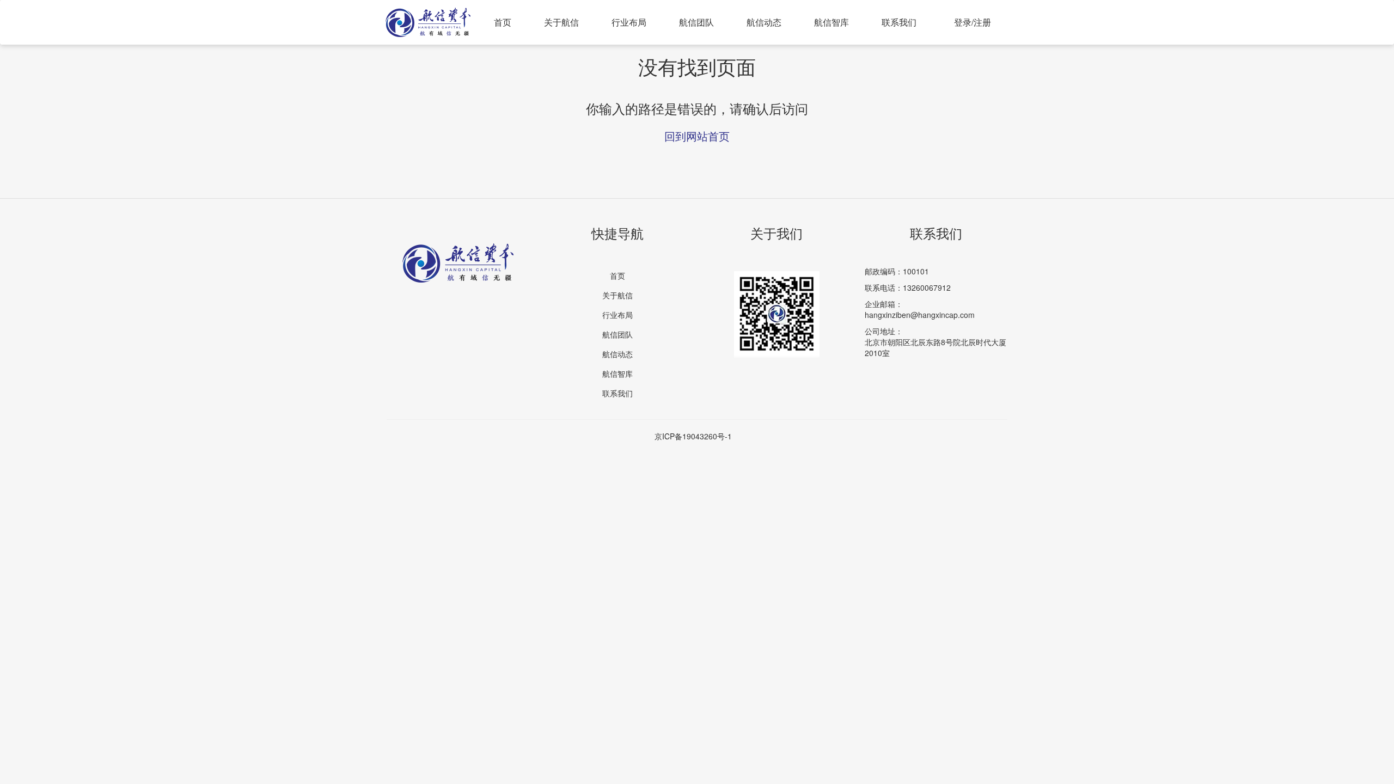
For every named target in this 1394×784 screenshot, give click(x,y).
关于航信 (561, 22)
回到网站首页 (697, 136)
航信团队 (696, 22)
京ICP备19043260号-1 (693, 436)
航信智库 (831, 22)
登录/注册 (972, 22)
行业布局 (629, 22)
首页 (502, 22)
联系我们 (899, 22)
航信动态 (764, 22)
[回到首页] (428, 14)
